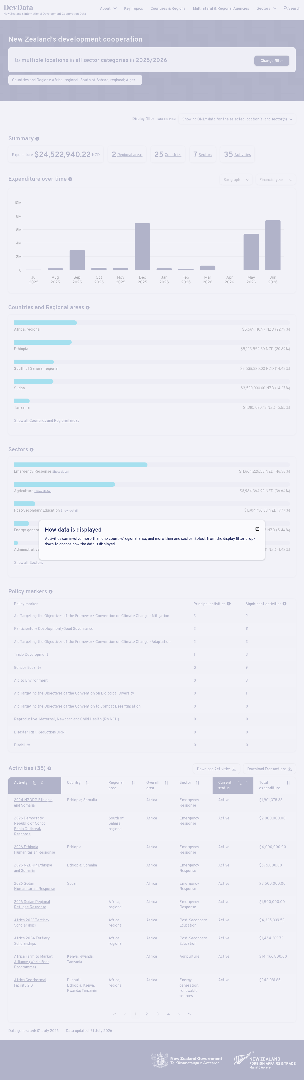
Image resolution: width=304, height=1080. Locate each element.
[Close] (257, 529)
